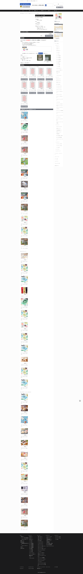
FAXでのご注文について (25, 539)
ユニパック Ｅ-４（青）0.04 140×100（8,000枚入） (24, 284)
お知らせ (49, 10)
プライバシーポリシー (25, 545)
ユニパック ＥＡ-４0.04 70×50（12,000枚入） (24, 167)
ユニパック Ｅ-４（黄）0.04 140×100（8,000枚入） (24, 236)
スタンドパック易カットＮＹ (59, 97)
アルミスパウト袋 (57, 163)
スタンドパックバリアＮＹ (59, 100)
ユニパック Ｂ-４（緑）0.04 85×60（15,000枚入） (24, 132)
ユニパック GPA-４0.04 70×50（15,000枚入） (24, 121)
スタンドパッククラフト (59, 115)
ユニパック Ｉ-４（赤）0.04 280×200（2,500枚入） (49, 90)
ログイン (58, 5)
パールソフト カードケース (58, 154)
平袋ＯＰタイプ (58, 128)
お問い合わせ (55, 10)
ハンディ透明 (58, 64)
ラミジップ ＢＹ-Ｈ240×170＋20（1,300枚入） (24, 448)
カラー (26, 251)
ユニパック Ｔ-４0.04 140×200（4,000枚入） (24, 261)
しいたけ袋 (57, 147)
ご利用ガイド (42, 10)
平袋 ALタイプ (40, 536)
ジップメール (57, 149)
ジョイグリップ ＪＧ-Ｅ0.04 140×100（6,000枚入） (24, 178)
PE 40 (37, 24)
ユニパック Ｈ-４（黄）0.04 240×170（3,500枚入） (24, 471)
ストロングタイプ (58, 68)
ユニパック (32, 13)
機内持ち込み (31, 555)
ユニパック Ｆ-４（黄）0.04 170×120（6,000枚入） (24, 273)
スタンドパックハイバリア (59, 140)
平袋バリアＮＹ (58, 82)
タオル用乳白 (31, 548)
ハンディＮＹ (58, 102)
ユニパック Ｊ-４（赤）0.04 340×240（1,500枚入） (24, 104)
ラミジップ (57, 77)
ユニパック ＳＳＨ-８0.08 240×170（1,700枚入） (24, 437)
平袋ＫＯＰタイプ (48, 540)
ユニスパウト (56, 161)
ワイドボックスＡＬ (40, 543)
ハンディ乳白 (58, 66)
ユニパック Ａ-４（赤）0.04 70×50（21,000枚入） (24, 77)
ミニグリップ (56, 535)
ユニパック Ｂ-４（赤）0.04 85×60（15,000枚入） (32, 77)
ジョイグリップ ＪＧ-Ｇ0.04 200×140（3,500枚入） (24, 201)
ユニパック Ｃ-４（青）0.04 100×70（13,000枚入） (24, 388)
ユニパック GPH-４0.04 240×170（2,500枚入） (24, 425)
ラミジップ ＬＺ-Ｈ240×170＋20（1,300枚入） (24, 460)
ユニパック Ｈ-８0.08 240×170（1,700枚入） (24, 517)
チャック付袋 (28, 13)
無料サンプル (36, 10)
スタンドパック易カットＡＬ (59, 92)
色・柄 (23, 251)
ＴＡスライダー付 (58, 75)
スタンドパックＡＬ (59, 89)
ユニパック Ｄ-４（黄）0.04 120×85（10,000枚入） (24, 319)
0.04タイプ (30, 536)
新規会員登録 (61, 5)
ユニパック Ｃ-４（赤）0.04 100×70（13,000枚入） (40, 77)
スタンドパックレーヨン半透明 (59, 122)
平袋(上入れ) (25, 110)
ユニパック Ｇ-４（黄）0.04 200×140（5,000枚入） (24, 376)
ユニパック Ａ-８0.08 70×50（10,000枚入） (24, 144)
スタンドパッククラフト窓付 (59, 119)
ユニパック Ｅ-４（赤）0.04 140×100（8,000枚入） (24, 90)
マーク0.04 (57, 52)
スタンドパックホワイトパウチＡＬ (59, 108)
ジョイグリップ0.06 (59, 145)
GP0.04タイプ (58, 50)
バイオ (57, 73)
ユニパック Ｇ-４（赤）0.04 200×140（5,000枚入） (40, 90)
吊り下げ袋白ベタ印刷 (59, 135)
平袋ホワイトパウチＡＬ (59, 105)
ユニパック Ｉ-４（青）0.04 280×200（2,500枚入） (24, 353)
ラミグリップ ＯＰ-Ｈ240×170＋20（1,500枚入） (24, 506)
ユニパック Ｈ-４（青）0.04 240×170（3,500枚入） (24, 402)
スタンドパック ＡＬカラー (59, 113)
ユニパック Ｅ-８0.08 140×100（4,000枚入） (24, 155)
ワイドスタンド (40, 561)
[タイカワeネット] (25, 4)
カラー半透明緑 (58, 61)
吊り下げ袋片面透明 (59, 137)
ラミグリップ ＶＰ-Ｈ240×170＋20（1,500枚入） (24, 414)
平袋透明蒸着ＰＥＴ (59, 130)
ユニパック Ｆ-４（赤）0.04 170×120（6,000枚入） (32, 90)
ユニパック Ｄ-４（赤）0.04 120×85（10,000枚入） (49, 77)
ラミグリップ (57, 124)
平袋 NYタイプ (58, 80)
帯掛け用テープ (57, 165)
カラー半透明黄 (58, 59)
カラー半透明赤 (37, 13)
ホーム (23, 10)
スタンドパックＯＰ (59, 126)
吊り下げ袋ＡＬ (58, 84)
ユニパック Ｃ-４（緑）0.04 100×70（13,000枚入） (24, 307)
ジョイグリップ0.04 (58, 536)
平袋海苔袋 (57, 133)
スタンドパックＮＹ (59, 94)
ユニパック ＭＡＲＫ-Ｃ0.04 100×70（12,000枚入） (24, 190)
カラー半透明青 (58, 57)
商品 (29, 10)
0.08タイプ (57, 48)
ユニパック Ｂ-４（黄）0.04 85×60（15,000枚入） (24, 342)
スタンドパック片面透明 (59, 110)
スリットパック (57, 156)
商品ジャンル (24, 13)
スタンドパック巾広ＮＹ (41, 552)
